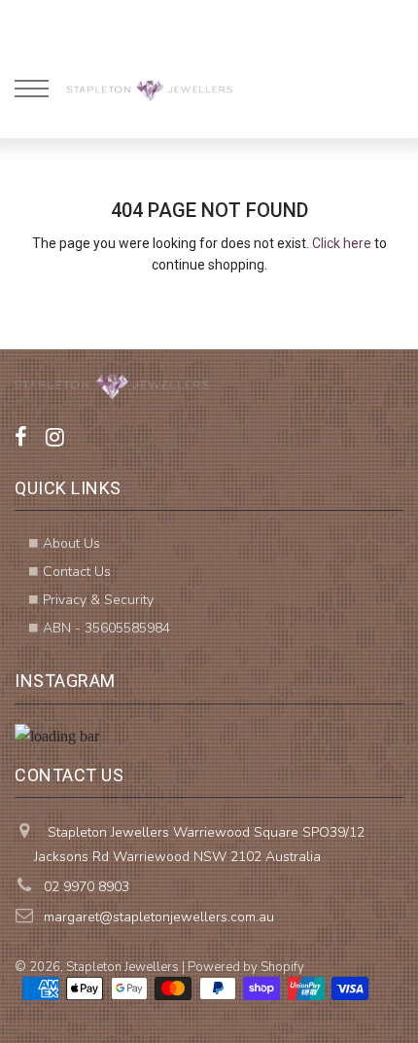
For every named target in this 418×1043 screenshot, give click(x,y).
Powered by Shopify (246, 967)
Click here (341, 243)
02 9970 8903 (86, 887)
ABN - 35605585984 (106, 628)
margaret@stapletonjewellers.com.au (159, 917)
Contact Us (77, 571)
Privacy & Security (98, 600)
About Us (71, 543)
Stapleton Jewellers (122, 967)
